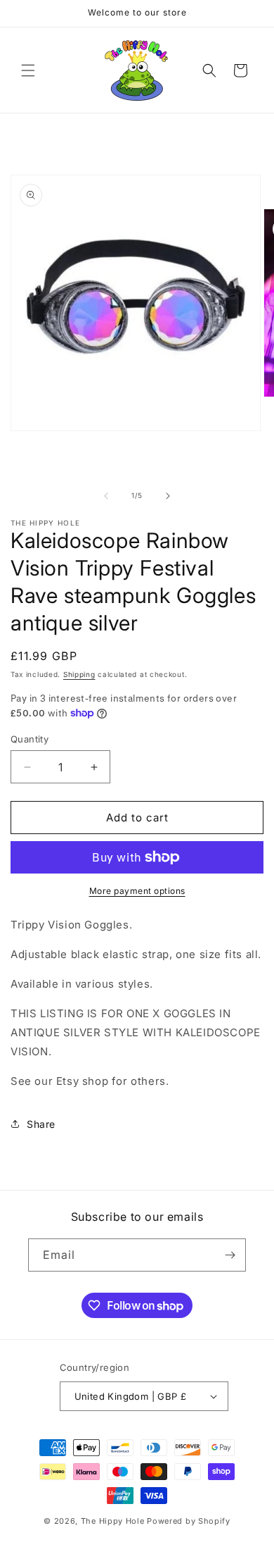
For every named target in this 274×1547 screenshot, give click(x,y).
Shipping (79, 674)
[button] (28, 70)
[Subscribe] (229, 1255)
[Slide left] (106, 495)
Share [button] (41, 1124)
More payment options (137, 891)
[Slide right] (167, 495)
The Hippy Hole (113, 1521)
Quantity (29, 739)
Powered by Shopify (188, 1521)
